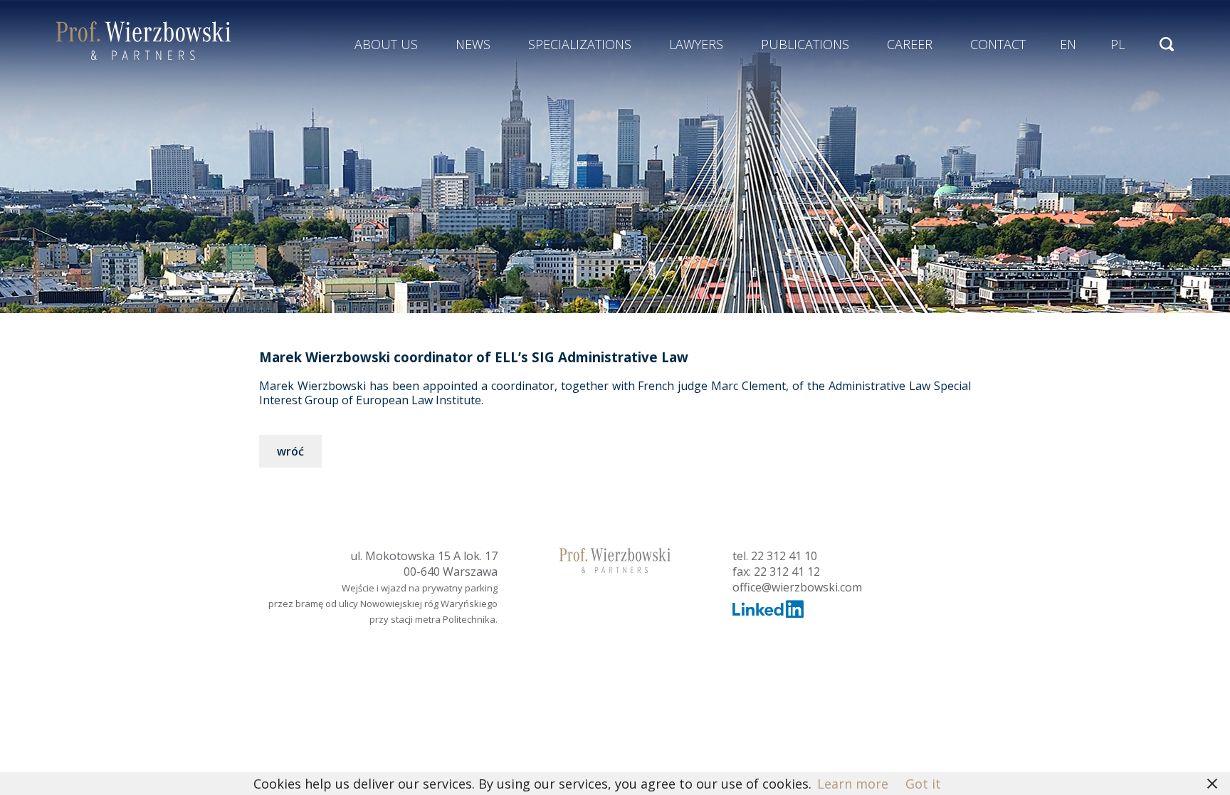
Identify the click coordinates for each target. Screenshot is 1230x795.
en (1068, 44)
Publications (805, 44)
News (473, 44)
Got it (923, 783)
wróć (290, 451)
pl (1117, 44)
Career (909, 44)
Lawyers (696, 44)
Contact (998, 44)
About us (386, 44)
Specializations (579, 44)
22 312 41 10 (784, 556)
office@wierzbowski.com (797, 587)
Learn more (852, 783)
